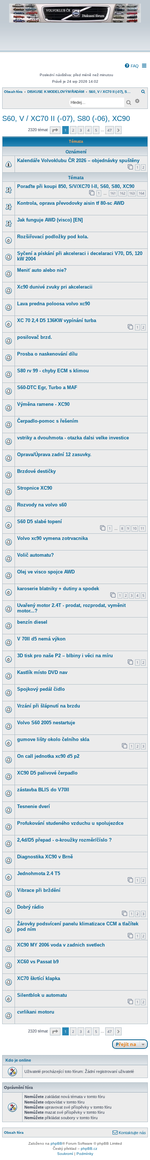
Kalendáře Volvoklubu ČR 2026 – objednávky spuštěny (78, 160)
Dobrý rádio (30, 907)
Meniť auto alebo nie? (42, 270)
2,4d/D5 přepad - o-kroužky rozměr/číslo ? (64, 840)
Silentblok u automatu (42, 995)
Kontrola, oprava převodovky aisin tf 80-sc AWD (70, 203)
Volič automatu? (35, 555)
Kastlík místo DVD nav (42, 672)
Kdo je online (18, 1060)
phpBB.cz (89, 1149)
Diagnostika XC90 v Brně (45, 856)
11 (142, 528)
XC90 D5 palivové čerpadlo (47, 773)
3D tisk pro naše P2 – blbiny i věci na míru (65, 655)
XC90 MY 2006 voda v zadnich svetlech (61, 945)
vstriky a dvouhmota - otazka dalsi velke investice (73, 437)
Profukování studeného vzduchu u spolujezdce (70, 823)
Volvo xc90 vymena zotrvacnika (52, 538)
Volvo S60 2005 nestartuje (46, 722)
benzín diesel (32, 622)
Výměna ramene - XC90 (43, 404)
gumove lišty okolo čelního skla (53, 739)
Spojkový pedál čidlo (41, 689)
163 (132, 193)
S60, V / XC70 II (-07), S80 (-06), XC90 (66, 118)
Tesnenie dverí (33, 806)
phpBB (56, 1143)
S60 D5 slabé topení (39, 521)
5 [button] (96, 130)
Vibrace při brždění (38, 890)
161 (113, 193)
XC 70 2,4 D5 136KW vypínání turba (56, 320)
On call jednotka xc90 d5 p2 (48, 756)
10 (135, 528)
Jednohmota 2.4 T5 (38, 873)
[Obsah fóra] (75, 46)
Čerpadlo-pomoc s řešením (47, 421)
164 (141, 193)
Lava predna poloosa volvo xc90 (53, 303)
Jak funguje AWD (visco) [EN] (50, 220)
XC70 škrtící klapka (38, 978)
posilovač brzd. (34, 337)
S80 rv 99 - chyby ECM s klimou (53, 370)
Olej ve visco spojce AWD (46, 572)
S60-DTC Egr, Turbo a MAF (47, 387)
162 (122, 193)
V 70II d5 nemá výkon (41, 639)
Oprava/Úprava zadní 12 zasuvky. (54, 454)
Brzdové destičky (36, 471)
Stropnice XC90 (34, 488)
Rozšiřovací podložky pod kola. (52, 236)
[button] (55, 130)
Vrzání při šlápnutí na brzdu (48, 706)
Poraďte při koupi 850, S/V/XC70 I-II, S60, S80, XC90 (75, 186)
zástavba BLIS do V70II (43, 789)
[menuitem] (131, 66)
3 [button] (81, 130)
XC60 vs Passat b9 (38, 961)
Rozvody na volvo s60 (42, 505)
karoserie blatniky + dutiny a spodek (58, 588)
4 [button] (88, 130)
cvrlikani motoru (35, 1012)
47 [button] (109, 130)
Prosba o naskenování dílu (47, 354)
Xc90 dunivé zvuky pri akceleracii (54, 287)
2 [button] (73, 130)
